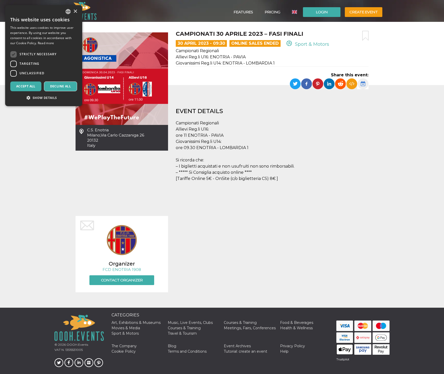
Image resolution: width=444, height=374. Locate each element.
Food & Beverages (296, 322)
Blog (172, 346)
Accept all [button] (25, 86)
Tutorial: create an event (245, 351)
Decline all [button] (60, 86)
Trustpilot (342, 359)
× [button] (75, 11)
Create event (363, 12)
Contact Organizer (122, 280)
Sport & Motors (311, 44)
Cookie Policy (124, 351)
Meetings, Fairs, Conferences (250, 328)
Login (322, 12)
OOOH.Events (77, 344)
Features (243, 12)
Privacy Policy (292, 346)
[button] (43, 98)
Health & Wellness (296, 328)
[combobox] (68, 11)
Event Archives (237, 346)
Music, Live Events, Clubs (190, 322)
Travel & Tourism (182, 333)
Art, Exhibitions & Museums (136, 322)
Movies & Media (126, 328)
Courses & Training (240, 322)
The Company (124, 346)
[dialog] (43, 55)
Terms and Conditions (187, 351)
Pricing (272, 12)
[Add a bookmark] (365, 36)
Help (284, 351)
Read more (46, 43)
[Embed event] (351, 83)
